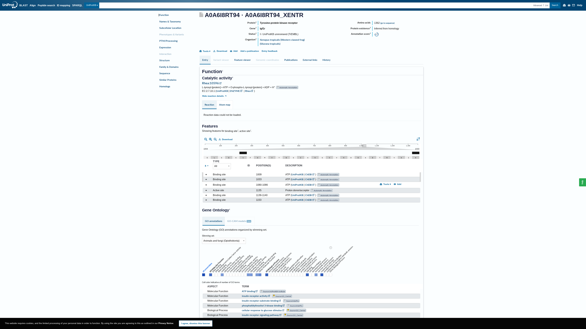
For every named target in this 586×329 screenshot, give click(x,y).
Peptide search (46, 5)
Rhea (248, 91)
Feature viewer (242, 60)
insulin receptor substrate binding (260, 301)
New (249, 221)
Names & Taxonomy (170, 21)
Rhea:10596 (210, 83)
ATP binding (248, 291)
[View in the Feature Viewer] (418, 140)
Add (235, 51)
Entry (205, 60)
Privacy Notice (165, 323)
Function (164, 15)
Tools (206, 51)
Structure (164, 60)
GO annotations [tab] (213, 221)
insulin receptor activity (255, 296)
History (326, 60)
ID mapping (63, 5)
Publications (291, 60)
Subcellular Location (170, 28)
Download (222, 51)
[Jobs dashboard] (564, 5)
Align (33, 5)
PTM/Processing (168, 41)
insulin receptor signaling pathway (260, 315)
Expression (165, 47)
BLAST (23, 5)
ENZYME (235, 91)
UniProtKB (91, 5)
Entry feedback (269, 51)
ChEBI (308, 174)
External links (310, 60)
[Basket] (569, 5)
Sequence (164, 73)
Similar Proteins (167, 80)
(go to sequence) (387, 23)
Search (555, 5)
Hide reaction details (213, 96)
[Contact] (573, 5)
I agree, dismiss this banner (195, 323)
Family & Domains (169, 67)
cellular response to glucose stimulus (262, 310)
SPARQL (77, 5)
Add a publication (249, 51)
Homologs (164, 86)
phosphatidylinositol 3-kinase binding (262, 305)
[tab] (205, 60)
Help (579, 5)
